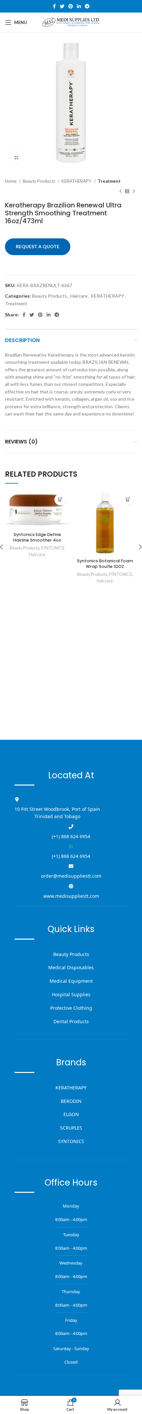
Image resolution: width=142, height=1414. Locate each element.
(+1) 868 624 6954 (71, 836)
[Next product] (133, 191)
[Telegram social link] (87, 6)
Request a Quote (37, 246)
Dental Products (71, 1021)
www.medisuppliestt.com (71, 896)
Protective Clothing (71, 1008)
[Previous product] (120, 191)
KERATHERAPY (76, 181)
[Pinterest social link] (70, 6)
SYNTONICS (52, 548)
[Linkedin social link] (79, 6)
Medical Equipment (71, 981)
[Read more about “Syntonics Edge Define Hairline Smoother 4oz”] (60, 499)
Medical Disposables (71, 967)
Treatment (109, 181)
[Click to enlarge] (16, 157)
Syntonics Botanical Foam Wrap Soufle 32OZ (105, 564)
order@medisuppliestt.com (71, 876)
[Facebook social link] (54, 6)
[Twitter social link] (62, 6)
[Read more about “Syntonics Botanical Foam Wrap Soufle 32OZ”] (128, 499)
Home (11, 181)
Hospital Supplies (71, 994)
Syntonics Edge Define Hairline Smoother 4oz (37, 537)
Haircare (79, 296)
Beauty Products (39, 181)
